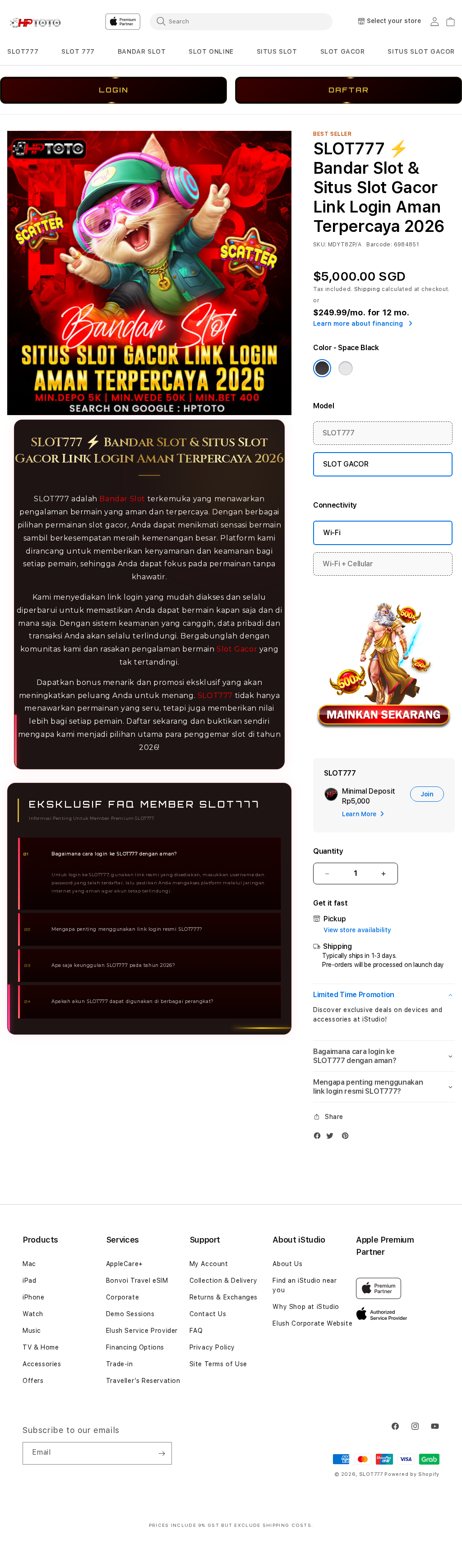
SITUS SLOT (277, 51)
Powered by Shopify (411, 1474)
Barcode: (379, 244)
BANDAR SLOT (142, 51)
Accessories (42, 1364)
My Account (208, 1263)
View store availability (357, 930)
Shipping (367, 289)
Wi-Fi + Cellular (348, 563)
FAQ (196, 1330)
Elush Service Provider (142, 1330)
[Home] (38, 22)
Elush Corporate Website (312, 1323)
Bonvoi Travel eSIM (137, 1280)
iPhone (34, 1297)
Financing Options (135, 1347)
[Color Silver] (345, 368)
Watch (33, 1313)
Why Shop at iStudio (306, 1306)
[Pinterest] (347, 1137)
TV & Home (41, 1347)
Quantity (328, 851)
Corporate (122, 1297)
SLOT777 (22, 51)
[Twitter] (332, 1137)
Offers (33, 1380)
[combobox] (241, 21)
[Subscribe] (161, 1453)
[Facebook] (319, 1137)
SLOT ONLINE (211, 51)
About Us (287, 1263)
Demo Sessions (130, 1313)
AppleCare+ (124, 1263)
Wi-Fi (331, 532)
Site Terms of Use (218, 1364)
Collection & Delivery (223, 1280)
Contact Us (207, 1313)
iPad (29, 1280)
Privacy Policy (212, 1347)
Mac (29, 1263)
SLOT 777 (78, 51)
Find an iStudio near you (305, 1285)
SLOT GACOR (342, 51)
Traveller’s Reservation (143, 1380)
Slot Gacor (237, 649)
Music (32, 1330)
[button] (22, 51)
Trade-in (119, 1364)
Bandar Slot (122, 499)
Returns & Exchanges (223, 1297)
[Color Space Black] (322, 368)
